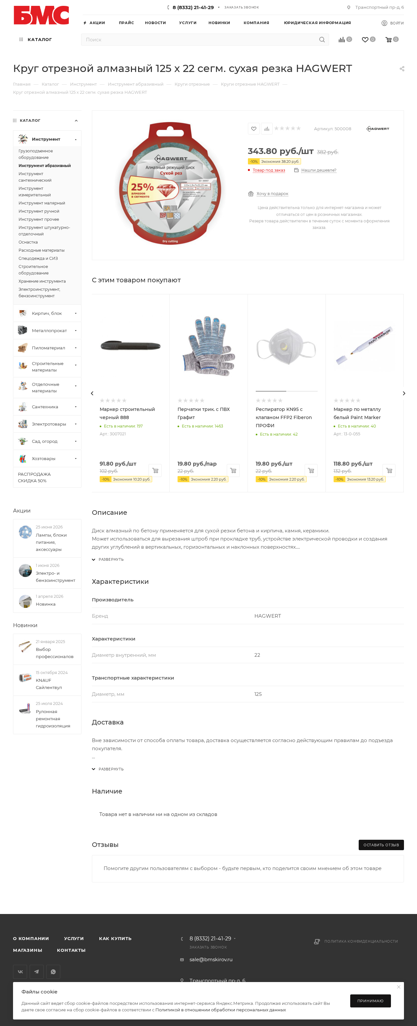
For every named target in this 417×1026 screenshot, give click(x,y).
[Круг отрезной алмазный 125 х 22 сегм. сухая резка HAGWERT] (170, 184)
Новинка (46, 604)
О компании (31, 938)
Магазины (27, 950)
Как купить (115, 938)
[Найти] (322, 40)
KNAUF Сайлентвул (49, 684)
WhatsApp (53, 972)
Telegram (37, 972)
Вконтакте (20, 972)
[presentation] (91, 393)
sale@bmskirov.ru (211, 959)
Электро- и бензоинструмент (55, 576)
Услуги (74, 938)
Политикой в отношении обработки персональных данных (220, 1009)
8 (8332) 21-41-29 (193, 7)
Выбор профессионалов (55, 653)
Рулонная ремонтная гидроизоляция (53, 718)
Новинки (25, 625)
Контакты (71, 950)
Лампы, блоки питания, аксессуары (51, 542)
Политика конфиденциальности (361, 941)
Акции (22, 511)
